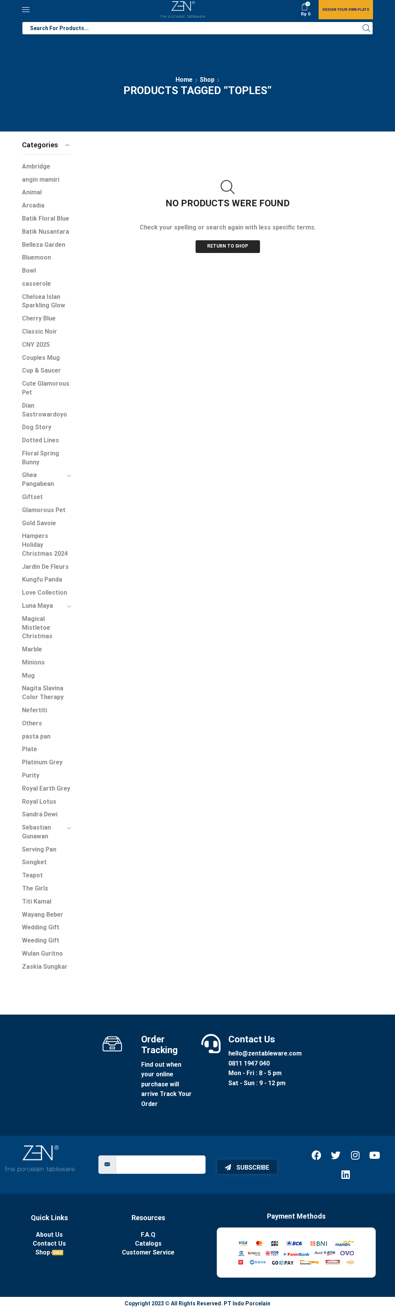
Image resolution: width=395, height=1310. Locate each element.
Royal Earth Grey (46, 788)
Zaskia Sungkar (45, 966)
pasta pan (36, 736)
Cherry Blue (39, 318)
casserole (36, 283)
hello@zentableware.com (265, 1053)
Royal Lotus (39, 801)
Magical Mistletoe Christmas (37, 627)
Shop (207, 79)
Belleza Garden (43, 244)
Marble (32, 649)
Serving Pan (39, 849)
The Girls (35, 888)
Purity (30, 775)
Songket (34, 862)
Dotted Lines (40, 440)
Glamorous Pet (44, 510)
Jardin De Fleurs (45, 566)
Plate (29, 749)
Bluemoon (36, 257)
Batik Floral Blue (45, 218)
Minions (33, 662)
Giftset (32, 497)
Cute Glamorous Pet (45, 388)
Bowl (29, 270)
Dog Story (36, 427)
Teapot (32, 875)
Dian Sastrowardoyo (44, 410)
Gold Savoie (39, 523)
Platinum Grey (42, 762)
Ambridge (36, 166)
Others (32, 723)
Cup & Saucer (41, 370)
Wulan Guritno (42, 953)
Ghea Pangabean (38, 479)
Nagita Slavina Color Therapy (43, 693)
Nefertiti (34, 710)
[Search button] (366, 28)
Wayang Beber (42, 914)
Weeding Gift (40, 940)
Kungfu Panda (42, 579)
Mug (28, 675)
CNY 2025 (36, 344)
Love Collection (44, 592)
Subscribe (252, 1167)
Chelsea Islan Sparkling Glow (43, 301)
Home (184, 79)
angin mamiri (40, 179)
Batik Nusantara (45, 231)
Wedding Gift (40, 927)
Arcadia (33, 205)
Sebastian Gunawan (36, 832)
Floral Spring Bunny (40, 458)
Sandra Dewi (39, 814)
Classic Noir (39, 331)
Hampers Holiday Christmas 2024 (45, 544)
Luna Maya (37, 605)
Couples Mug (41, 357)
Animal (32, 192)
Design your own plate (345, 9)
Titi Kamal (36, 901)
